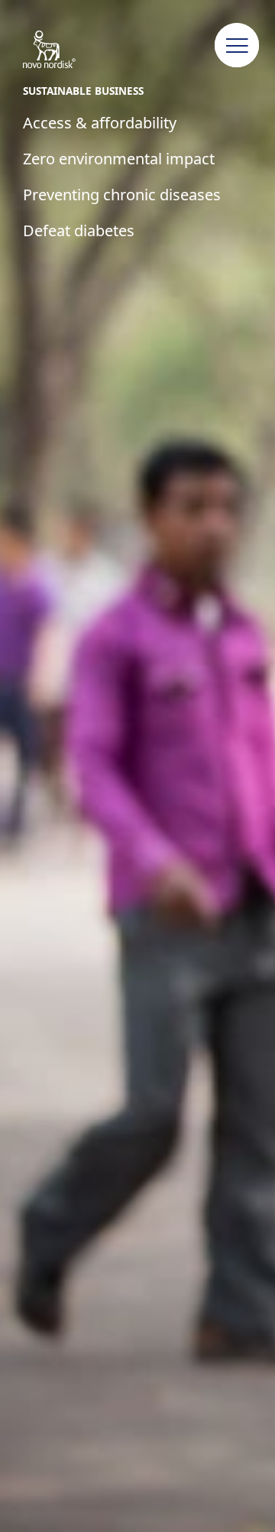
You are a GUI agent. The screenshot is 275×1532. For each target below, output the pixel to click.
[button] (237, 46)
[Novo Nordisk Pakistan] (64, 50)
